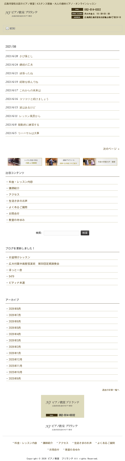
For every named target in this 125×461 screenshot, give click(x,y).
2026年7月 (15, 315)
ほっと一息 (15, 270)
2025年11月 (15, 366)
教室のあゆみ (17, 220)
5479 (11, 276)
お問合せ (14, 213)
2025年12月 (15, 359)
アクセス (14, 194)
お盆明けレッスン (19, 257)
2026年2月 (15, 347)
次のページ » (111, 149)
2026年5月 (15, 327)
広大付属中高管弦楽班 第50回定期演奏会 (34, 263)
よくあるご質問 (18, 207)
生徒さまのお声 (18, 201)
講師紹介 (14, 188)
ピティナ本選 (17, 282)
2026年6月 (15, 321)
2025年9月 (15, 378)
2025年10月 (15, 372)
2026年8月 (15, 308)
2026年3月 (15, 340)
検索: (39, 232)
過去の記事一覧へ (110, 390)
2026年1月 (15, 353)
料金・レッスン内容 (21, 182)
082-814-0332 (92, 9)
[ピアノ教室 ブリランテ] (22, 16)
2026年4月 (15, 334)
